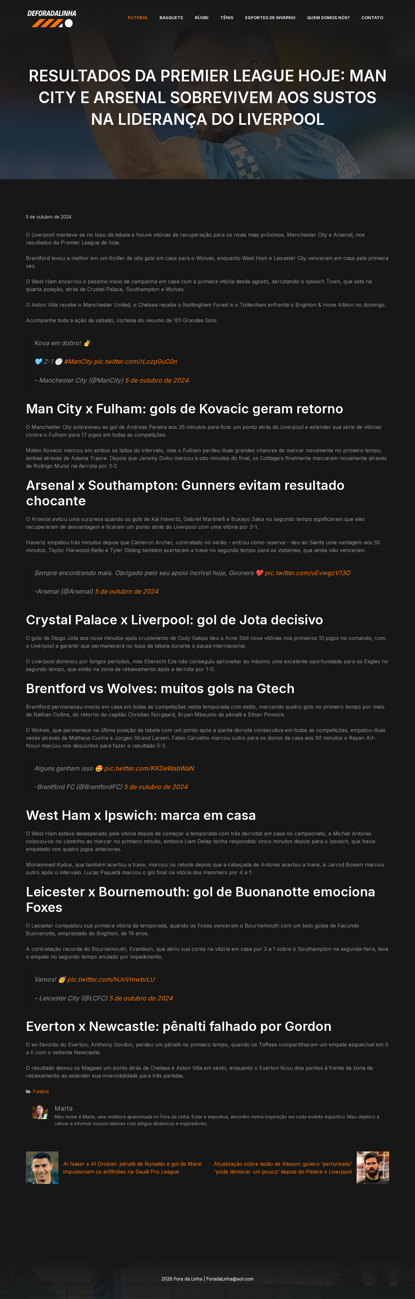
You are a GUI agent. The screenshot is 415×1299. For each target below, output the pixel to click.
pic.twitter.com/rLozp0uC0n (135, 361)
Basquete (171, 17)
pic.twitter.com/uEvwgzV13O (307, 573)
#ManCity (78, 361)
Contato (372, 17)
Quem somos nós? (328, 17)
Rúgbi (201, 17)
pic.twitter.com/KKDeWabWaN (149, 768)
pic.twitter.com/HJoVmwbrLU (110, 979)
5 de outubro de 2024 (156, 380)
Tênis (226, 17)
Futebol (138, 17)
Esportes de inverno (270, 17)
